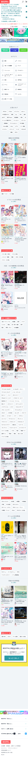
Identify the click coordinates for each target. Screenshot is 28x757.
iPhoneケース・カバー (6, 398)
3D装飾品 (24, 501)
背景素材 (6, 123)
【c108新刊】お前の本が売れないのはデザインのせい (20, 179)
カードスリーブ (22, 427)
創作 (25, 114)
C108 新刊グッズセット (20, 219)
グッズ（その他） (18, 351)
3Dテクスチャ (16, 504)
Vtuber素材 (5, 126)
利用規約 (8, 745)
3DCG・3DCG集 (19, 257)
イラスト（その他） (6, 260)
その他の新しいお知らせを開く (8, 21)
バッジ (9, 395)
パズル (12, 430)
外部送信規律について (6, 750)
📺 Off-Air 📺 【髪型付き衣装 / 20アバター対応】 (21, 464)
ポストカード (15, 395)
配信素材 (16, 117)
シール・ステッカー (16, 392)
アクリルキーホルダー (6, 389)
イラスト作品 (4, 217)
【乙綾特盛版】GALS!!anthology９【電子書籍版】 (7, 158)
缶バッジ (3, 395)
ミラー (15, 415)
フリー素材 (22, 126)
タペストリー (4, 372)
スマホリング (12, 421)
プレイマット (4, 427)
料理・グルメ (8, 327)
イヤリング (11, 129)
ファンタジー (16, 120)
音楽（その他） (4, 619)
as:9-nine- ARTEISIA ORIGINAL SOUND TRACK (7, 621)
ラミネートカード (13, 427)
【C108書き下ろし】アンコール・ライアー (7, 306)
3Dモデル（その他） (21, 510)
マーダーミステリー (6, 575)
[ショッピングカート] (22, 1)
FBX (20, 114)
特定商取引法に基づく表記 (6, 752)
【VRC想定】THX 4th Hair (21, 486)
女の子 (3, 117)
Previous (1, 32)
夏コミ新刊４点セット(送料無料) (7, 179)
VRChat (4, 111)
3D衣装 (16, 460)
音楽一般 (3, 598)
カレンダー (17, 412)
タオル (3, 415)
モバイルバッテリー (6, 424)
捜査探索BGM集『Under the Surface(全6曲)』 (20, 621)
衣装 (21, 117)
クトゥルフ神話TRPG (6, 120)
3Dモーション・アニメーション (18, 507)
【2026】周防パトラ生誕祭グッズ (20, 353)
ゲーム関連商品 (15, 575)
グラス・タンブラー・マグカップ (7, 409)
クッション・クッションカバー (15, 401)
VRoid (13, 510)
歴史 (3, 327)
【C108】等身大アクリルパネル (20, 374)
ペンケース (20, 424)
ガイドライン (4, 748)
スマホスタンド (21, 421)
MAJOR (16, 306)
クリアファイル (5, 407)
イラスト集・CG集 (19, 217)
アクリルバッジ (12, 418)
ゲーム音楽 (15, 636)
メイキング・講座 (5, 257)
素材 (12, 114)
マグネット (21, 415)
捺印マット (4, 433)
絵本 (18, 321)
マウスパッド (4, 421)
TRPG (2, 534)
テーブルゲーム (11, 572)
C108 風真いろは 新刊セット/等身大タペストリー (7, 374)
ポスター (3, 412)
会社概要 (3, 745)
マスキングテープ (19, 407)
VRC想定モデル (5, 114)
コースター (9, 415)
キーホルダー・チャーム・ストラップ (19, 389)
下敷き (10, 433)
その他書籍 (16, 327)
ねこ (16, 114)
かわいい (23, 111)
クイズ (16, 304)
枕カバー (3, 404)
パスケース (24, 412)
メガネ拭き (10, 412)
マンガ (17, 129)
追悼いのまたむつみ (5, 219)
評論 (9, 324)
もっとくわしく (14, 658)
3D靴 (3, 504)
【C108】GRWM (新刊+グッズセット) (6, 239)
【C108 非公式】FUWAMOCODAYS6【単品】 (20, 239)
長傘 (15, 433)
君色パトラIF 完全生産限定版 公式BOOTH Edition (20, 557)
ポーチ (11, 407)
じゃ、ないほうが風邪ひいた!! (20, 158)
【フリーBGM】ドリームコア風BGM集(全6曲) (20, 601)
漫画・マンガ (4, 156)
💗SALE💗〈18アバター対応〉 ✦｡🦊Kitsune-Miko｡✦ (7, 486)
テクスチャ (4, 129)
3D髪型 (2, 483)
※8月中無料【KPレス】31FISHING (7, 557)
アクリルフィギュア (5, 351)
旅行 (22, 324)
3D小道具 (3, 460)
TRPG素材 (22, 123)
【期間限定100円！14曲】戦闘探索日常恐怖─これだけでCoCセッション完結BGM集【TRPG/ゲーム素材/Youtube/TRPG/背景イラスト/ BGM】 (7, 601)
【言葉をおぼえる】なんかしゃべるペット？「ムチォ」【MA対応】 (6, 464)
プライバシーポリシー (12, 748)
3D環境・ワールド (5, 510)
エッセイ (3, 324)
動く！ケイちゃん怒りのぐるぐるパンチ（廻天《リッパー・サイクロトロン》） (6, 353)
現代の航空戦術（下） (20, 285)
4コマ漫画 (12, 193)
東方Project (9, 117)
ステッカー (23, 120)
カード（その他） (5, 430)
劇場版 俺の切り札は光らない (6, 286)
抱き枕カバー (4, 401)
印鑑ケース (23, 430)
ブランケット (20, 418)
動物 (11, 132)
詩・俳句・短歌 (15, 324)
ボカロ (9, 636)
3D (25, 117)
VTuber (10, 111)
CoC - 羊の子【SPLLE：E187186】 (7, 536)
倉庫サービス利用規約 (16, 745)
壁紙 (12, 257)
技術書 (13, 321)
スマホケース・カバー (18, 398)
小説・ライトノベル (5, 304)
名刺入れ (14, 424)
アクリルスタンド (13, 123)
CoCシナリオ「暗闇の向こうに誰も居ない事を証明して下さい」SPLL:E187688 (21, 536)
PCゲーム (17, 555)
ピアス (16, 126)
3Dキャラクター (5, 501)
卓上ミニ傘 (20, 433)
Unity (11, 126)
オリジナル (16, 111)
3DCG (16, 132)
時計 (17, 430)
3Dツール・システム (6, 507)
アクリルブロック (18, 409)
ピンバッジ (4, 418)
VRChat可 (23, 129)
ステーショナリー (19, 404)
